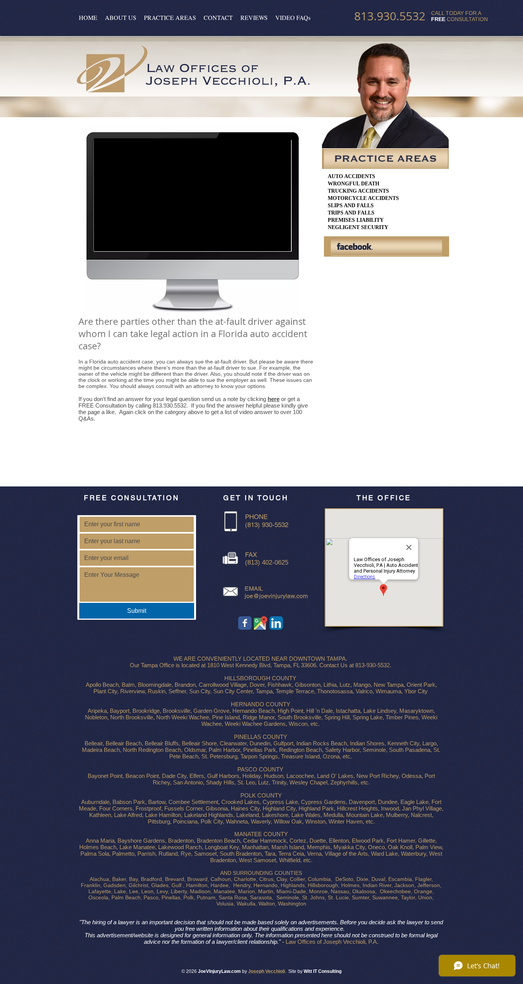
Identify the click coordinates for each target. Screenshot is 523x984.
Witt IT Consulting (323, 971)
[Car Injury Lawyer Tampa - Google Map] (260, 623)
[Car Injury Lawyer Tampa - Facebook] (245, 623)
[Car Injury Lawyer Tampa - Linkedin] (276, 623)
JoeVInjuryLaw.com (219, 971)
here (273, 399)
